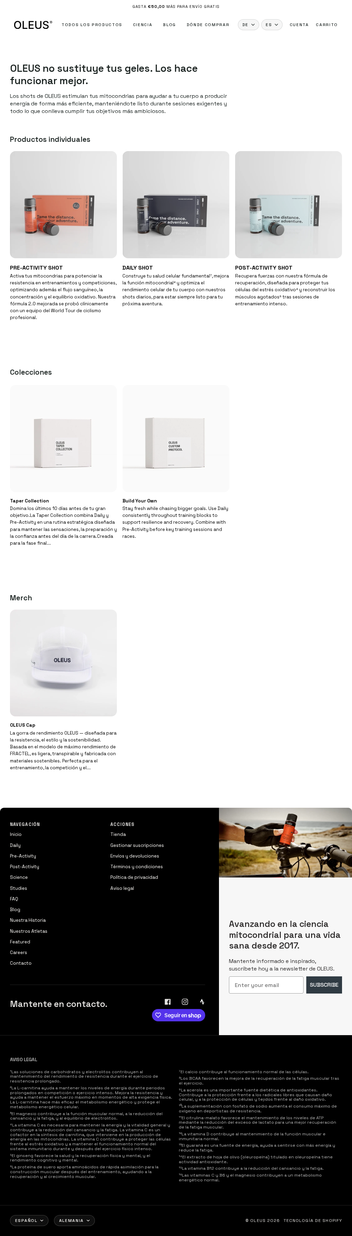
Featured (20, 942)
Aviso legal (122, 888)
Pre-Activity (23, 856)
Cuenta (299, 25)
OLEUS (258, 1220)
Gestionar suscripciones (137, 845)
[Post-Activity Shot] (288, 204)
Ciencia (143, 25)
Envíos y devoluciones (134, 856)
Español (26, 1220)
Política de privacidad (134, 877)
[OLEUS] (33, 24)
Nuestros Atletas (28, 931)
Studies (18, 888)
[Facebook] (168, 1002)
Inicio (16, 834)
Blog (169, 25)
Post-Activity (24, 867)
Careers (18, 952)
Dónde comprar (208, 25)
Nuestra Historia (28, 920)
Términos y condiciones (136, 867)
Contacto (21, 963)
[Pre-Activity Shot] (63, 204)
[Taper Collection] (63, 438)
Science (19, 877)
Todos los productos (92, 25)
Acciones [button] (122, 824)
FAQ (14, 899)
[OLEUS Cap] (63, 663)
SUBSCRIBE (324, 984)
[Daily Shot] (175, 204)
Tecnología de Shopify (313, 1220)
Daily (15, 845)
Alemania (71, 1220)
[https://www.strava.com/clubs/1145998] (202, 1002)
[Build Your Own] (175, 438)
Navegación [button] (25, 824)
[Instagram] (185, 1002)
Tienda (118, 834)
